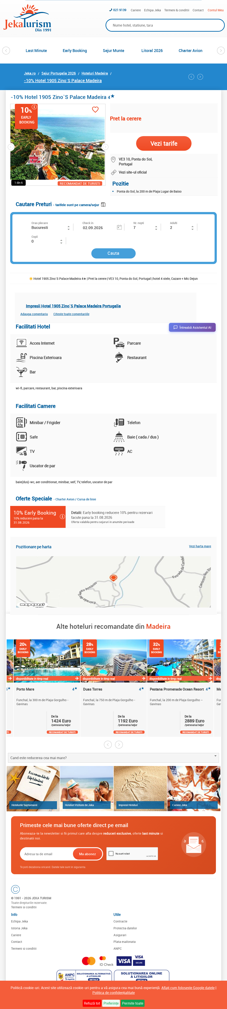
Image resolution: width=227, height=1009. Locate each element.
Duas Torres (113, 689)
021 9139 (119, 10)
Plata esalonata (125, 942)
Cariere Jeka (179, 805)
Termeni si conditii (24, 907)
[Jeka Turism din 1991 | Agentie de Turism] (27, 30)
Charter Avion (190, 50)
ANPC (118, 948)
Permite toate (132, 1003)
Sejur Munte (113, 50)
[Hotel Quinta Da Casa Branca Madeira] (191, 77)
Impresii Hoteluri (128, 805)
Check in (87, 223)
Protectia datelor (125, 928)
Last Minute (36, 50)
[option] (36, 50)
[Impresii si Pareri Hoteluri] (140, 788)
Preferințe (111, 1003)
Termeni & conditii (176, 10)
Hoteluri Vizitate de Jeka (79, 805)
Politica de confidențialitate (113, 992)
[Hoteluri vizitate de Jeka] (86, 788)
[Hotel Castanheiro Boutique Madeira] (200, 77)
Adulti (173, 223)
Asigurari (120, 935)
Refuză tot (92, 1003)
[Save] (104, 203)
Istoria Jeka (19, 928)
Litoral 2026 (152, 50)
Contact (198, 10)
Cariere (136, 10)
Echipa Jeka (152, 10)
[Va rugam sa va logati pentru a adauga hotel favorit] (95, 110)
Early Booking (75, 50)
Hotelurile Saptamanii (24, 805)
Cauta (113, 253)
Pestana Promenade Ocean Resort (180, 689)
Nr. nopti (138, 223)
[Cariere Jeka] (194, 788)
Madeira (158, 626)
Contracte (120, 921)
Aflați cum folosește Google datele (188, 987)
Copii (34, 237)
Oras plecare (39, 223)
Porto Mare (46, 689)
